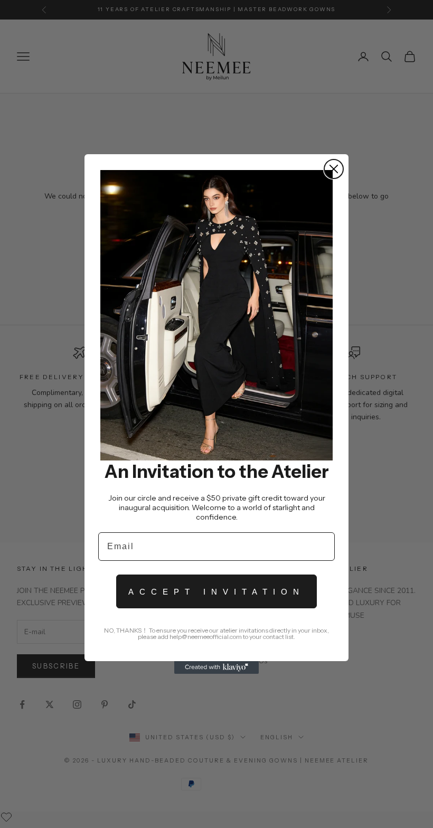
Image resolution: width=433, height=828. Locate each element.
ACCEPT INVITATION (216, 591)
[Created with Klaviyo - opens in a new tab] (216, 667)
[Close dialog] (333, 168)
